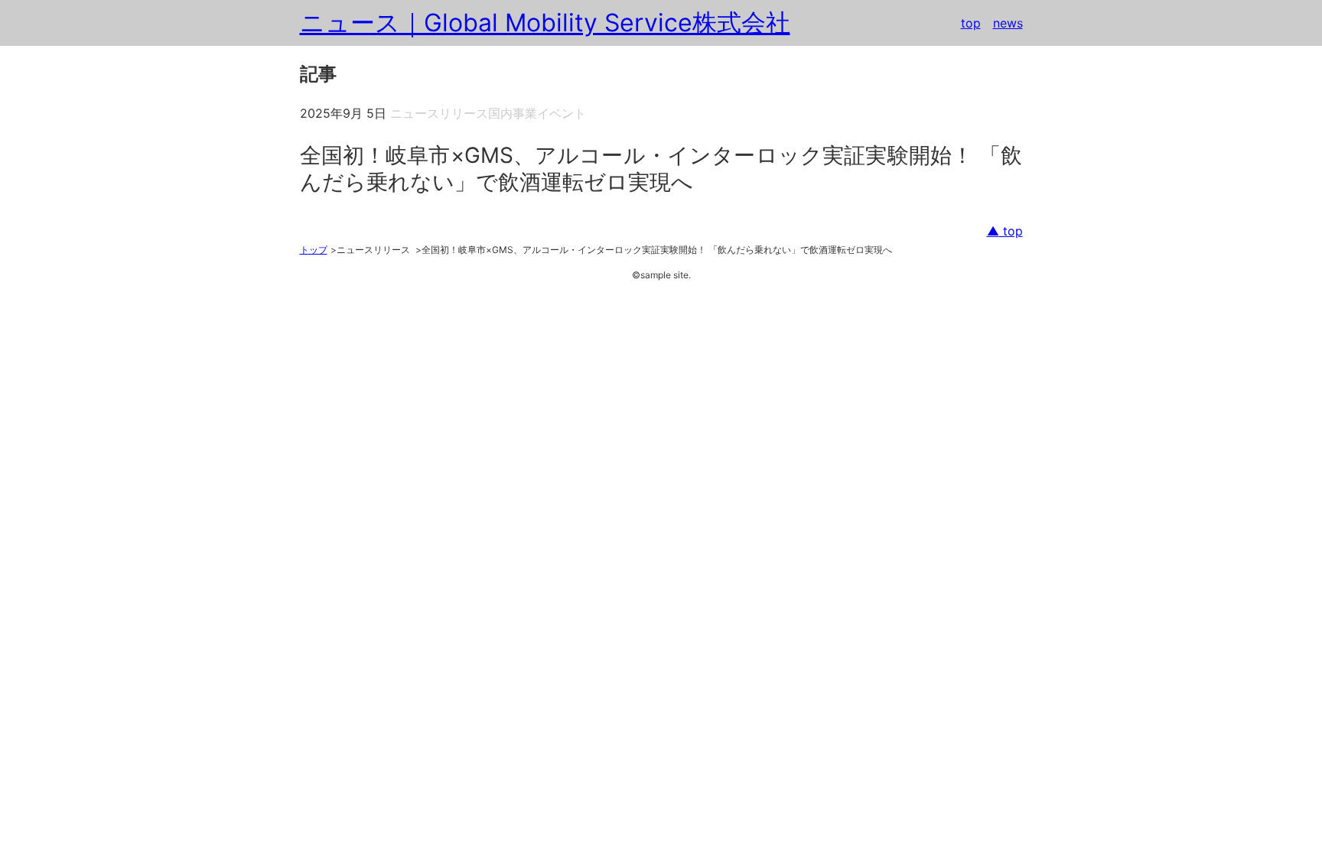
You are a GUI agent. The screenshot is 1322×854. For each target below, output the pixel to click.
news (1008, 23)
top (971, 23)
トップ (313, 249)
